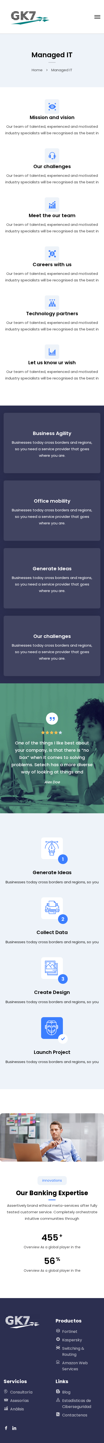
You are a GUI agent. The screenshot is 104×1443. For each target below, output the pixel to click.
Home (37, 69)
